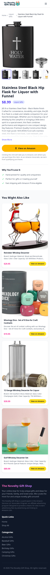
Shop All (5, 525)
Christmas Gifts (8, 555)
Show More (7, 139)
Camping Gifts (8, 552)
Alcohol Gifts (7, 537)
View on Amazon (26, 148)
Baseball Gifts (8, 541)
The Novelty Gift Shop (17, 486)
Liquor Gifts (11, 15)
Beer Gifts (6, 544)
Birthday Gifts (8, 548)
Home (4, 15)
